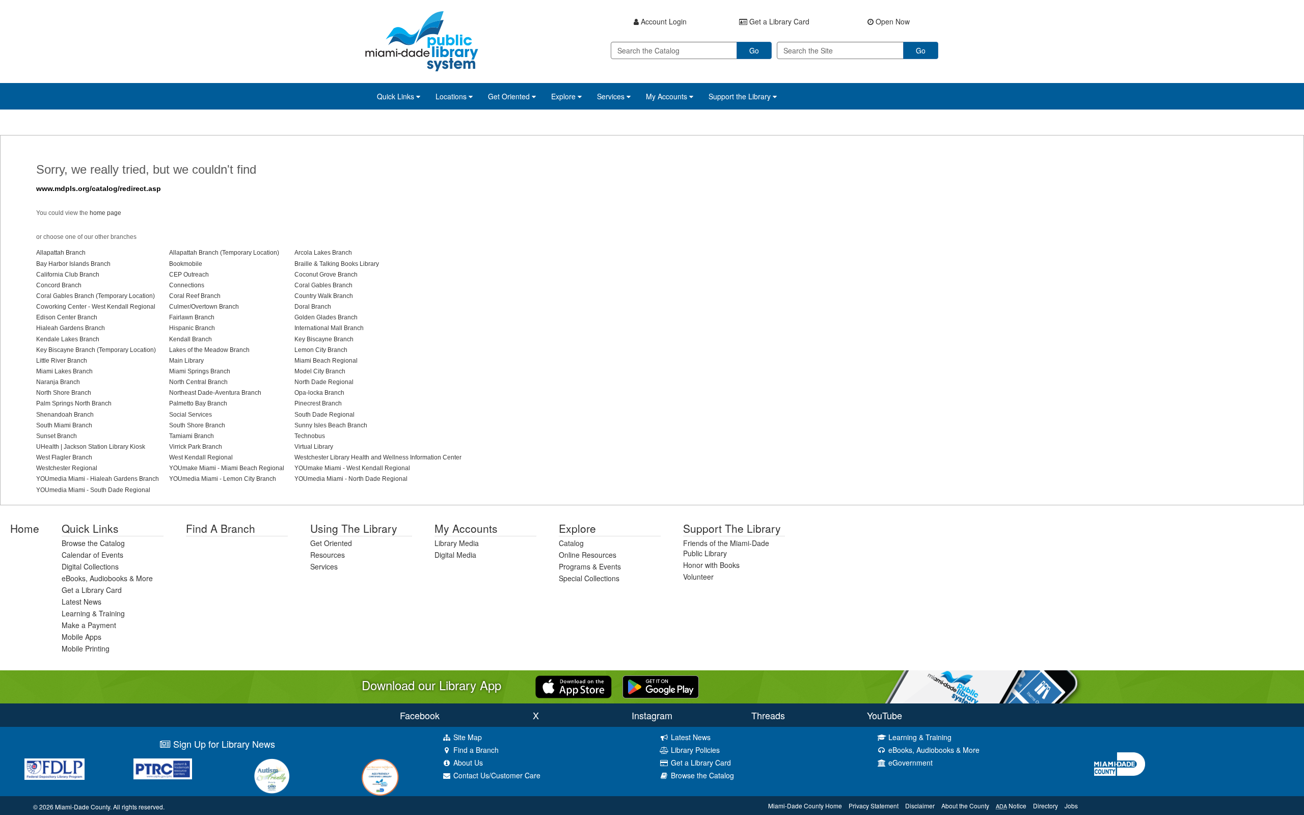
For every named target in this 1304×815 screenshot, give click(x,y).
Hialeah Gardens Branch (70, 328)
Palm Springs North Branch (74, 403)
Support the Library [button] (741, 96)
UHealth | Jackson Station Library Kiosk (90, 446)
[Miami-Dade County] (1195, 764)
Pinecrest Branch (318, 403)
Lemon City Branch (320, 350)
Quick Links (90, 528)
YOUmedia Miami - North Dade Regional (351, 478)
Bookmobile (185, 263)
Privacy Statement (874, 805)
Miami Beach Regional (326, 360)
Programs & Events (590, 566)
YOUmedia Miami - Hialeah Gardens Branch (97, 478)
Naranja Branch (58, 382)
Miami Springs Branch (199, 371)
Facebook (420, 715)
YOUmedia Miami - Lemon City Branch (222, 478)
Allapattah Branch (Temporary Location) (224, 252)
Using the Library (353, 528)
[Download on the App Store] (573, 686)
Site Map (466, 737)
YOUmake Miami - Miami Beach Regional (226, 468)
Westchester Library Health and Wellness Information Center (377, 457)
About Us (467, 762)
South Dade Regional (324, 414)
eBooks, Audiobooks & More (107, 578)
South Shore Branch (197, 425)
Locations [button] (452, 96)
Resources (327, 555)
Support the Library (732, 528)
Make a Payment (89, 625)
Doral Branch (312, 306)
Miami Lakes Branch (64, 371)
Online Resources (587, 555)
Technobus (309, 436)
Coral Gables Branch (323, 285)
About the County (965, 805)
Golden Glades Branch (326, 317)
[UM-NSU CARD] (271, 776)
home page (105, 212)
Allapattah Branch (61, 252)
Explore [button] (564, 96)
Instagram (652, 715)
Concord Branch (59, 285)
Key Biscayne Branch (324, 339)
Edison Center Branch (66, 317)
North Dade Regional (324, 382)
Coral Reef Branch (195, 296)
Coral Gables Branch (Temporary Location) (95, 296)
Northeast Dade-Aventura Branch (215, 392)
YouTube (884, 715)
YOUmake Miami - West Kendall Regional (352, 468)
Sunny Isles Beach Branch (330, 425)
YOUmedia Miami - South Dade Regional (93, 490)
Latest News (81, 601)
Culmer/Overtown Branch (204, 306)
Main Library (186, 360)
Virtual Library (313, 446)
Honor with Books (711, 565)
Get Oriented (331, 543)
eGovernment (909, 762)
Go (754, 50)
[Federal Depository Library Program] (54, 769)
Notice (1011, 805)
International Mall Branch (329, 328)
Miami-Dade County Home (805, 805)
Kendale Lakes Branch (67, 339)
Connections (186, 285)
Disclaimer (920, 805)
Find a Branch (220, 528)
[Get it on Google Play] (660, 686)
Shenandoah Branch (65, 414)
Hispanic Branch (192, 328)
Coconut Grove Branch (326, 274)
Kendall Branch (190, 339)
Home (24, 528)
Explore (577, 528)
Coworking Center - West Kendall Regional (95, 306)
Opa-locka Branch (319, 392)
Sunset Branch (56, 436)
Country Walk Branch (323, 296)
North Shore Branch (63, 392)
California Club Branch (67, 274)
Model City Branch (319, 371)
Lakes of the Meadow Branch (209, 350)
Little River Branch (61, 360)
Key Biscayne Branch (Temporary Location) (96, 350)
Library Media (456, 543)
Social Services (190, 414)
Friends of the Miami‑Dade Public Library (726, 548)
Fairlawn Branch (191, 317)
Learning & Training (93, 613)
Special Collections (589, 578)
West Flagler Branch (64, 457)
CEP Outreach (189, 274)
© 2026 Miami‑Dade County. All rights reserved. (99, 806)
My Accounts (466, 528)
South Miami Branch (64, 425)
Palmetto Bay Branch (198, 403)
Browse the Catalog (93, 543)
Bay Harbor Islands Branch (73, 263)
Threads (768, 715)
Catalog (571, 543)
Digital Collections (90, 566)
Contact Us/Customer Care (495, 775)
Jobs (1071, 805)
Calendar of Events (92, 555)
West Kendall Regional (201, 457)
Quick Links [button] (396, 96)
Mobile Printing (86, 648)
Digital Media (455, 555)
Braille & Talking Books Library (336, 263)
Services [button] (612, 96)
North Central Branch (198, 382)
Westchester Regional (66, 468)
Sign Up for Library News (223, 743)
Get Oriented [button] (510, 96)
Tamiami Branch (191, 436)
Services (324, 566)
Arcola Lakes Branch (323, 252)
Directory (1045, 805)
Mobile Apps (81, 637)
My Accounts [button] (667, 96)
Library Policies (694, 750)
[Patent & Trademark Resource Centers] (162, 768)
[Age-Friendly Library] (380, 777)
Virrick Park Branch (195, 446)
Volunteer (698, 577)
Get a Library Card (92, 590)
